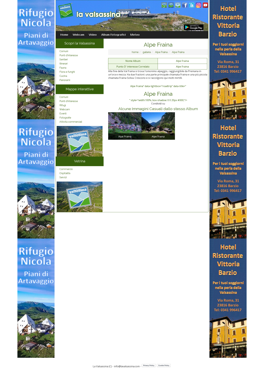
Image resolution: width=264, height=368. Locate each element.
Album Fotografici (113, 34)
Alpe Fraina (161, 52)
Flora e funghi (67, 71)
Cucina (63, 76)
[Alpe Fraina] (124, 125)
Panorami (64, 80)
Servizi (63, 177)
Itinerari (63, 63)
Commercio (66, 169)
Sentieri (63, 59)
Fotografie (65, 117)
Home (64, 34)
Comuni (63, 51)
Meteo (135, 34)
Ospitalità (64, 173)
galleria (146, 52)
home (135, 52)
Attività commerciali (70, 121)
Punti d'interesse (68, 55)
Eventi (62, 113)
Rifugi (62, 105)
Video (93, 34)
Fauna (62, 67)
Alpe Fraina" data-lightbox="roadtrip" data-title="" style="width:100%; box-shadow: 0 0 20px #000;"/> (158, 93)
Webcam (78, 34)
